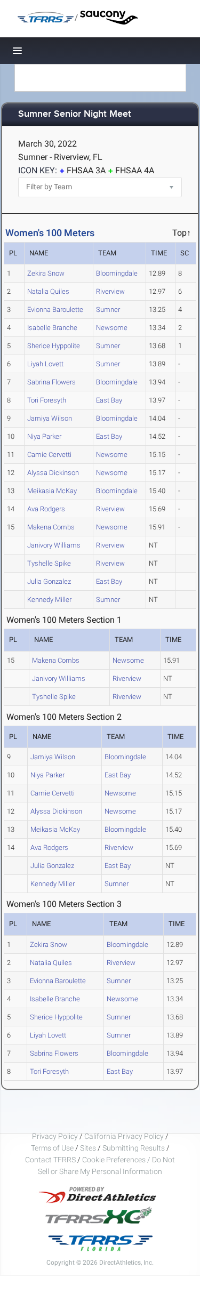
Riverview (110, 291)
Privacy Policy (55, 1136)
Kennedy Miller (49, 600)
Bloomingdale (117, 273)
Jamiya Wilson (49, 418)
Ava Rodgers (46, 509)
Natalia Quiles (48, 291)
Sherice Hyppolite (53, 346)
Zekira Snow (46, 273)
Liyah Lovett (45, 364)
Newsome (111, 328)
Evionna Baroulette (55, 310)
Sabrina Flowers (51, 382)
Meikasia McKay (52, 491)
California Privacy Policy (124, 1136)
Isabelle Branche (52, 328)
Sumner (108, 310)
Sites (88, 1148)
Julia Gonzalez (49, 581)
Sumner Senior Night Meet (74, 114)
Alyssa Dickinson (53, 473)
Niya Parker (44, 436)
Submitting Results (133, 1148)
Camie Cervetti (49, 455)
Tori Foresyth (46, 400)
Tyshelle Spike (49, 563)
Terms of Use (52, 1148)
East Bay (109, 400)
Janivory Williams (54, 545)
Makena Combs (51, 527)
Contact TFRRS (51, 1159)
